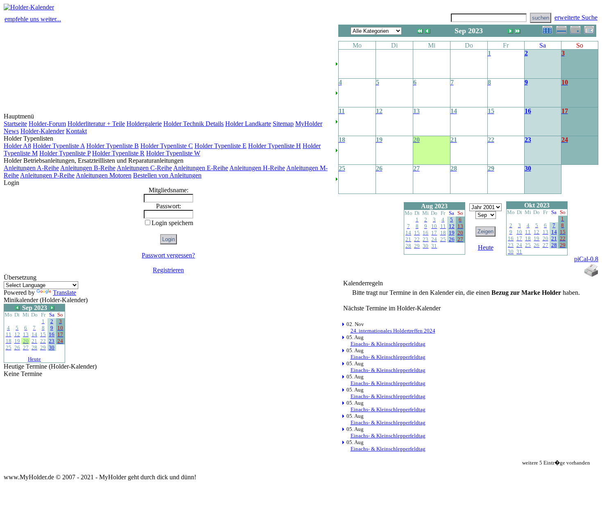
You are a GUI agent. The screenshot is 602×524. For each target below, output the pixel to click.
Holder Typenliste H (274, 145)
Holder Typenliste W (173, 153)
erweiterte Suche (575, 17)
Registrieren (168, 270)
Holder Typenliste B (112, 145)
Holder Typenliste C (166, 145)
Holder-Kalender (42, 131)
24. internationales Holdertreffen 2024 (393, 331)
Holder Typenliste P (65, 153)
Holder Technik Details (193, 123)
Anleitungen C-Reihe (144, 167)
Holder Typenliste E (221, 145)
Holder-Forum (47, 123)
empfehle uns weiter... (33, 19)
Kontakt (76, 131)
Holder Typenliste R (118, 153)
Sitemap (283, 123)
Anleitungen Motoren (103, 175)
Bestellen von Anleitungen (167, 175)
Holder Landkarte (248, 123)
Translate (64, 292)
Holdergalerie (144, 123)
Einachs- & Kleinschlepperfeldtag (388, 344)
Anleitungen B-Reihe (87, 167)
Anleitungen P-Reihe (47, 175)
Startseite (15, 123)
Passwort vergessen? (168, 255)
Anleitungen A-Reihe (31, 167)
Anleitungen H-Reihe (257, 167)
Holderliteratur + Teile (96, 123)
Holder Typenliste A (59, 145)
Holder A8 (17, 145)
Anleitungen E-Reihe (200, 167)
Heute (34, 359)
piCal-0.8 (586, 258)
